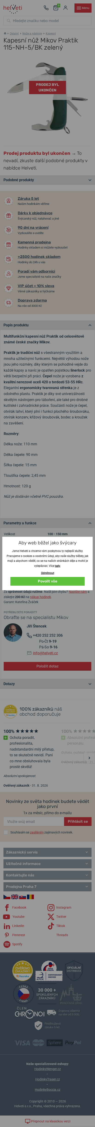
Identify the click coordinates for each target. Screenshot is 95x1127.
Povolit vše (47, 581)
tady (57, 566)
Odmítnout (47, 573)
